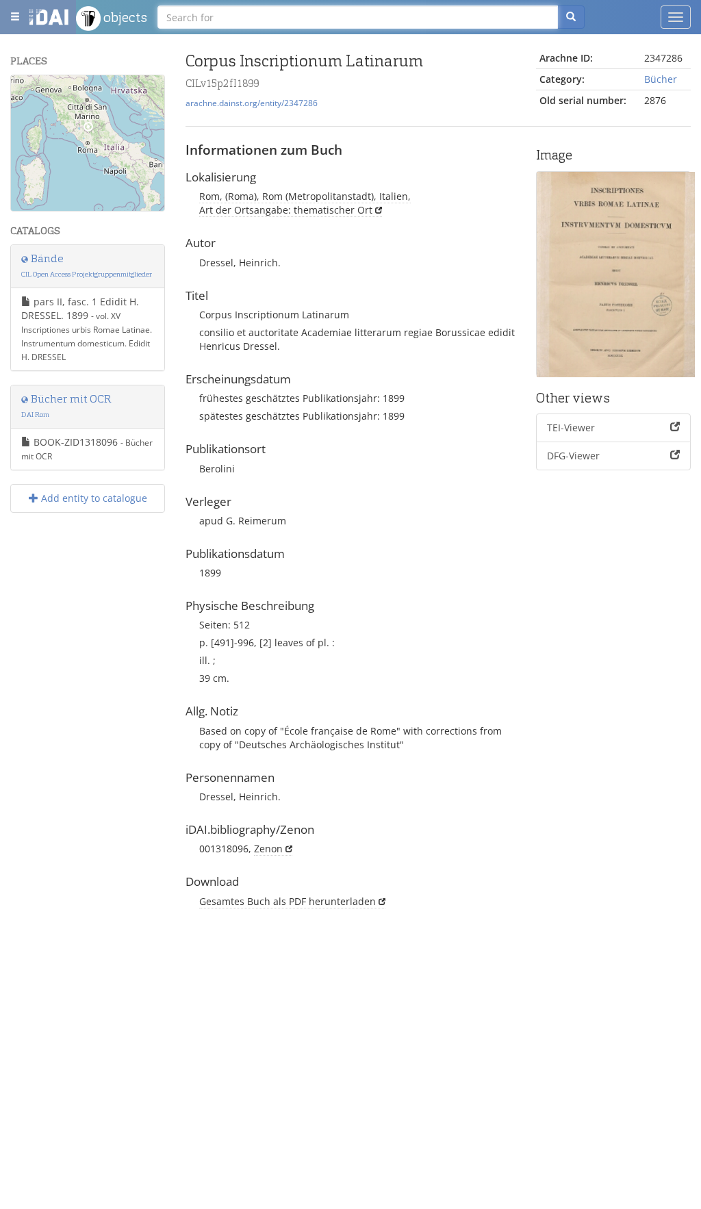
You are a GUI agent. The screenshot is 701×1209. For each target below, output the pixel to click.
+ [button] (29, 93)
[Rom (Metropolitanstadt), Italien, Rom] (88, 129)
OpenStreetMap (132, 205)
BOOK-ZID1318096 (87, 448)
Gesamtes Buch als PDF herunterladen (287, 901)
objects (124, 17)
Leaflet (28, 205)
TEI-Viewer (571, 427)
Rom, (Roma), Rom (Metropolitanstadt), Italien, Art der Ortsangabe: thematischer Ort (305, 203)
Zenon (268, 848)
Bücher (660, 79)
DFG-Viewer (573, 455)
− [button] (29, 114)
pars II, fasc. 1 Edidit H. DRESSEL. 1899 (86, 328)
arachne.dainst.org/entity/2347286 (252, 102)
